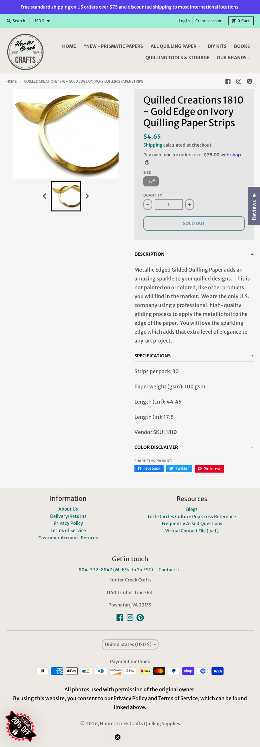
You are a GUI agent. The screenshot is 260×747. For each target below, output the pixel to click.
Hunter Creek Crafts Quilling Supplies (140, 723)
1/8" (151, 181)
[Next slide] (86, 196)
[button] (59, 688)
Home (11, 81)
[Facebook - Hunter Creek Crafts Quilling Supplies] (228, 81)
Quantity (152, 195)
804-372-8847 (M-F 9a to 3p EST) (116, 570)
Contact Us (170, 570)
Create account (209, 20)
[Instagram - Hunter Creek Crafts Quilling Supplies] (239, 81)
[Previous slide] (45, 196)
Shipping (152, 145)
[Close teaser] (117, 737)
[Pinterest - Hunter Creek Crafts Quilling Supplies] (249, 81)
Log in (184, 20)
